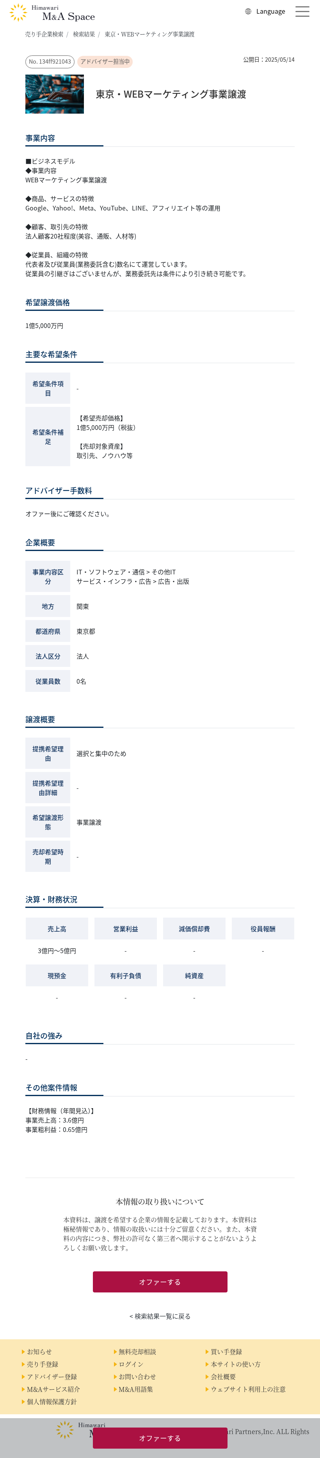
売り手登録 (42, 1364)
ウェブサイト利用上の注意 (248, 1389)
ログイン (131, 1364)
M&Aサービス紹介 (53, 1389)
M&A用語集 (136, 1389)
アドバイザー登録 (52, 1376)
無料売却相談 (137, 1351)
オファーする (160, 1282)
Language (270, 11)
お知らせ (39, 1351)
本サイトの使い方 (236, 1364)
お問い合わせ (137, 1376)
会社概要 (223, 1376)
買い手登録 (226, 1351)
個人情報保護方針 (52, 1401)
